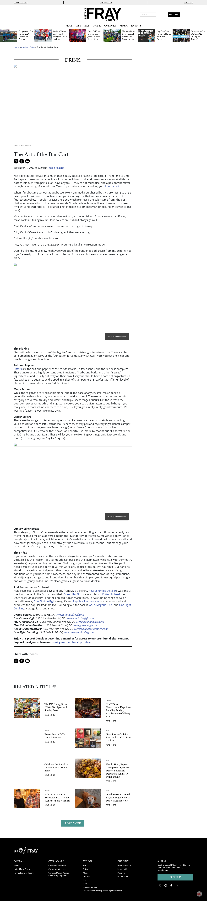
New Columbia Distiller (102, 590)
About (16, 865)
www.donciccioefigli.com (80, 618)
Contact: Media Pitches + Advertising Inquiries (59, 874)
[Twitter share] (16, 161)
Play (69, 25)
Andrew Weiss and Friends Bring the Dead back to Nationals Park (60, 36)
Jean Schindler (56, 167)
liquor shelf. (112, 186)
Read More (49, 715)
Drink (97, 25)
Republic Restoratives (86, 601)
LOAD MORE (73, 823)
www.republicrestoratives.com (91, 629)
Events (136, 25)
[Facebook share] (21, 161)
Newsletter (106, 2)
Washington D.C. (124, 865)
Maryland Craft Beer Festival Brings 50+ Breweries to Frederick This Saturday (129, 38)
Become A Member (57, 865)
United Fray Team (22, 869)
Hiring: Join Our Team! (23, 872)
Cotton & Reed (111, 594)
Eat (86, 25)
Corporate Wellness (57, 869)
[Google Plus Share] (165, 885)
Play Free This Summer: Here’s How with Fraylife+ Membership (164, 36)
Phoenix (121, 872)
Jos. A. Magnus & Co (101, 605)
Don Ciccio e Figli (44, 601)
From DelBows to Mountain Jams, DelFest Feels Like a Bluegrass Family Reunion (94, 38)
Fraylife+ (188, 2)
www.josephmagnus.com (90, 621)
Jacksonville (122, 869)
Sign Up (175, 877)
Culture (110, 25)
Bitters (18, 369)
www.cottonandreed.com (70, 614)
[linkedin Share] (27, 161)
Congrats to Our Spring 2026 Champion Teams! (26, 35)
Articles (24, 47)
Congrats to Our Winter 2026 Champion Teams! (198, 35)
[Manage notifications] (199, 893)
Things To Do (20, 2)
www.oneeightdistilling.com (79, 632)
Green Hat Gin (72, 594)
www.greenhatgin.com (85, 625)
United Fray (122, 876)
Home (16, 47)
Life (78, 25)
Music (124, 25)
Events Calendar (90, 887)
